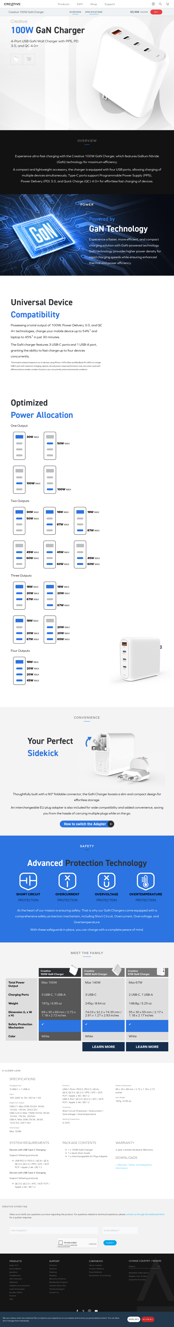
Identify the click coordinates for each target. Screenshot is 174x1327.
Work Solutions (16, 1279)
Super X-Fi (14, 1265)
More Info (134, 1319)
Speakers (13, 1272)
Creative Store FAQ (57, 1286)
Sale (11, 1299)
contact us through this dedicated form (145, 1214)
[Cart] (167, 4)
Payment (53, 1269)
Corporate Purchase (137, 1280)
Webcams (14, 1282)
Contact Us (54, 1292)
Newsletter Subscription (139, 1273)
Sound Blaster (15, 1269)
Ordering (53, 1272)
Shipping (53, 1276)
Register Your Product (138, 1276)
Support (110, 4)
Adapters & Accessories (20, 1286)
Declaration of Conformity (100, 1276)
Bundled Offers (16, 1292)
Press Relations (95, 1272)
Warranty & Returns (57, 1279)
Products (53, 1265)
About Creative (95, 1265)
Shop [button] (94, 4)
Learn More (103, 1047)
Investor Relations (96, 1269)
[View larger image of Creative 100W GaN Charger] (16, 59)
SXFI (80, 4)
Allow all (148, 1319)
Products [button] (63, 4)
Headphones (15, 1276)
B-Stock (13, 1296)
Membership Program (58, 1282)
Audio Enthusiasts (17, 1289)
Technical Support (57, 1289)
